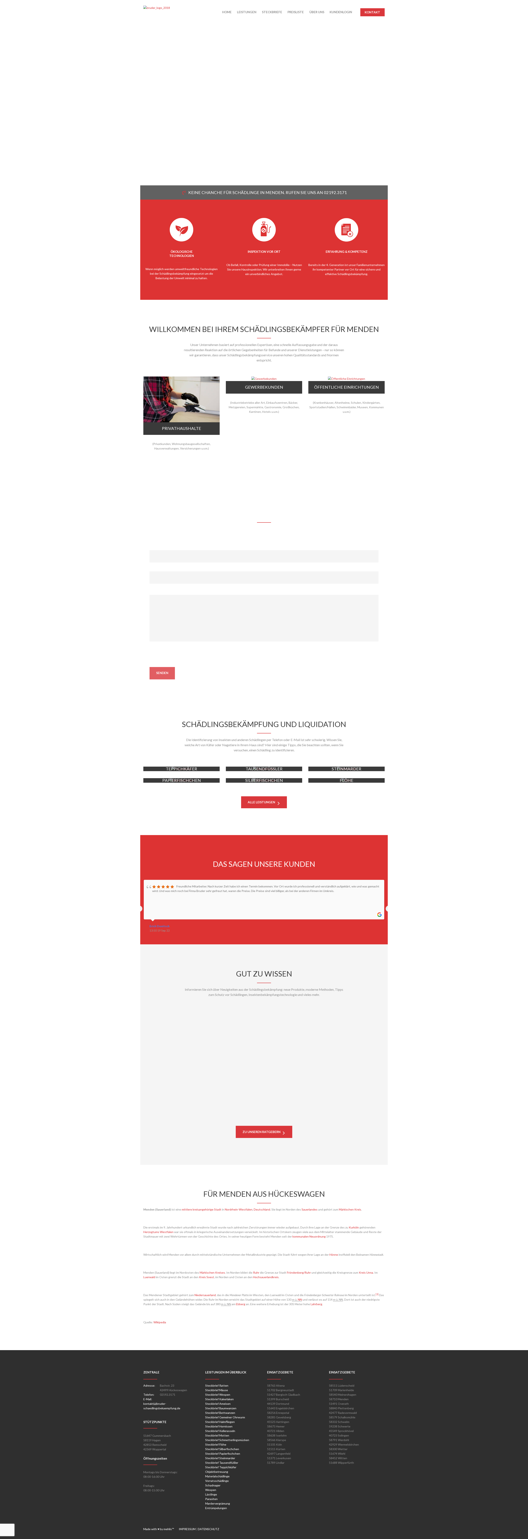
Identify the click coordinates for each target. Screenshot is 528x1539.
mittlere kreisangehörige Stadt (201, 1209)
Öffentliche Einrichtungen (346, 387)
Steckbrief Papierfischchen (222, 1453)
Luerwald (149, 1277)
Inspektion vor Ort (264, 251)
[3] (377, 1294)
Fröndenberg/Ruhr (299, 1272)
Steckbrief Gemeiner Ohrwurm (225, 1417)
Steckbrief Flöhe (215, 1444)
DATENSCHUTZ (208, 1529)
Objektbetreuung (216, 1471)
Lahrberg (316, 1304)
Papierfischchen (181, 808)
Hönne (333, 1254)
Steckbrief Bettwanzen (220, 1412)
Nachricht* (157, 592)
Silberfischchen (264, 808)
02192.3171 (335, 192)
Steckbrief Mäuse (216, 1390)
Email (153, 569)
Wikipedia (159, 1322)
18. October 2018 (184, 1064)
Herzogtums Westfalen (158, 1232)
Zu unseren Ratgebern (261, 1132)
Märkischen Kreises (212, 1272)
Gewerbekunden (264, 387)
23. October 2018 (184, 1023)
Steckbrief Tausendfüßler (221, 1462)
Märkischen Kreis (350, 1209)
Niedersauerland (205, 1295)
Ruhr (256, 1272)
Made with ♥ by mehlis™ (161, 1529)
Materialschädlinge (217, 1476)
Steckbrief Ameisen (218, 1403)
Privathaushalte (181, 428)
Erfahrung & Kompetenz (347, 251)
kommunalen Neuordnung (309, 1236)
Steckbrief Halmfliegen (220, 1422)
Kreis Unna (366, 1272)
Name (154, 547)
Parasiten (211, 1499)
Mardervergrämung (217, 1503)
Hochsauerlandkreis (266, 1277)
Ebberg (240, 1304)
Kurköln (354, 1227)
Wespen (210, 1490)
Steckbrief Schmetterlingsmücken (227, 1440)
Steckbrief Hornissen (218, 1426)
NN (300, 1299)
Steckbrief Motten (217, 1435)
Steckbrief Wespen (217, 1394)
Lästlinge (211, 1494)
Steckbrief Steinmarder (220, 1458)
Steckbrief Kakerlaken (219, 1399)
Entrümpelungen (216, 1508)
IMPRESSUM (187, 1529)
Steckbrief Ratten (216, 1385)
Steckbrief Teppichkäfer (220, 1467)
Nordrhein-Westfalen (238, 1209)
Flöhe (346, 808)
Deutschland (262, 1209)
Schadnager (212, 1485)
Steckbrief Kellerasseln (220, 1431)
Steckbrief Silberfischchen (222, 1449)
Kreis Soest (206, 1277)
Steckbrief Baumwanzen (220, 1408)
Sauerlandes (309, 1209)
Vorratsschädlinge (217, 1481)
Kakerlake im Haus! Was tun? (181, 1112)
